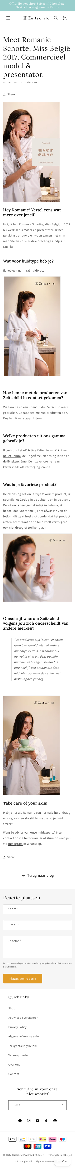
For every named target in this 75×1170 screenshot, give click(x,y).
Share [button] (11, 94)
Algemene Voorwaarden (24, 1036)
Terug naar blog (40, 875)
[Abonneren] (61, 1105)
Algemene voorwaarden (49, 1161)
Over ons (14, 1064)
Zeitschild (17, 1154)
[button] (8, 18)
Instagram (15, 844)
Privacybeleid (24, 1161)
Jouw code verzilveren (23, 1018)
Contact (13, 1074)
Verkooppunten (19, 1055)
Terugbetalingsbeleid (22, 1046)
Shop (11, 1008)
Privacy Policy (17, 1027)
